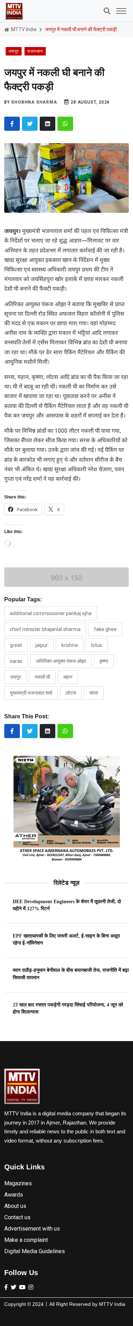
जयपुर (15, 677)
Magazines (18, 1183)
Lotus (96, 645)
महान (67, 677)
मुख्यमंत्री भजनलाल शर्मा (31, 693)
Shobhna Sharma (34, 102)
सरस (93, 693)
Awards (13, 1194)
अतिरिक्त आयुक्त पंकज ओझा (61, 661)
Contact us (17, 1217)
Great (16, 645)
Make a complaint (26, 1240)
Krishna (69, 645)
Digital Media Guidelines (34, 1251)
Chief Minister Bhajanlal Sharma (45, 629)
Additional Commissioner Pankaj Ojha (51, 613)
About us (15, 1206)
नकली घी (42, 677)
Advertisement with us (32, 1228)
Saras (16, 661)
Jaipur (41, 645)
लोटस (71, 693)
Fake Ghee (105, 629)
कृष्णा (103, 661)
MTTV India (23, 29)
